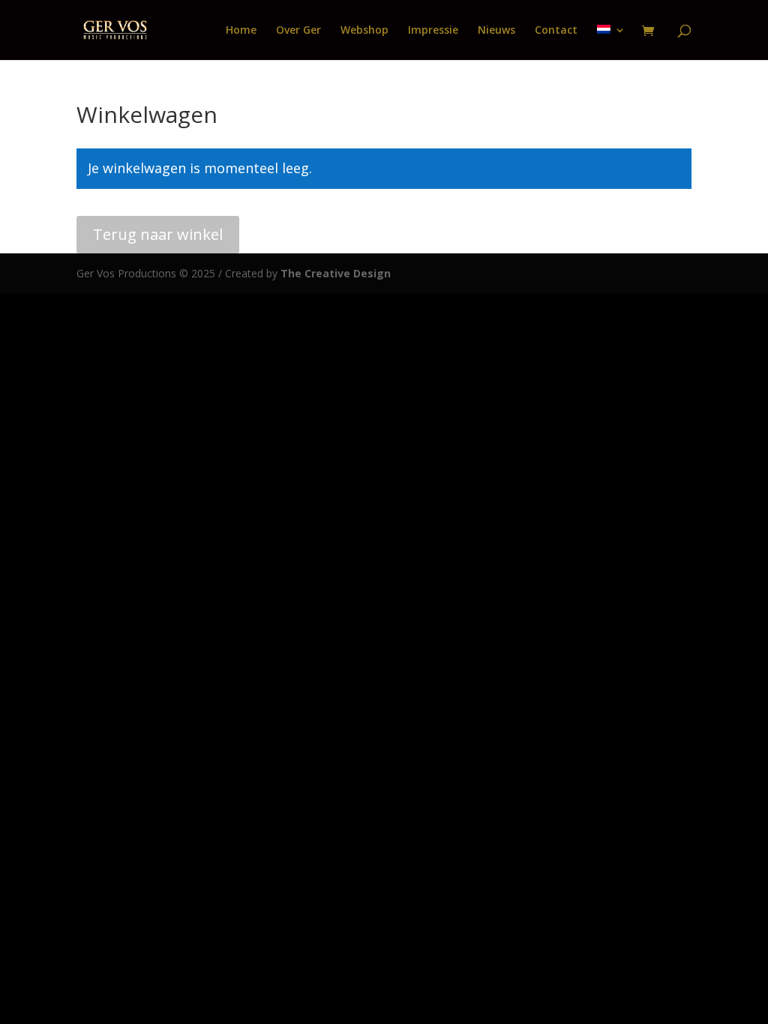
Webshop (364, 31)
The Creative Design (334, 273)
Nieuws (496, 31)
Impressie (433, 31)
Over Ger (298, 31)
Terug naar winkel (158, 234)
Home (241, 31)
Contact (556, 31)
